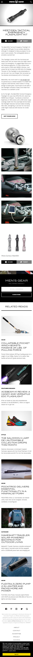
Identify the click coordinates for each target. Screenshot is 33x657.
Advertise (16, 634)
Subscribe (16, 295)
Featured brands (8, 388)
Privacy (16, 637)
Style (3, 434)
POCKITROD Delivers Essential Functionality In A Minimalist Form (15, 490)
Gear (3, 339)
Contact (16, 631)
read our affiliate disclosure (14, 621)
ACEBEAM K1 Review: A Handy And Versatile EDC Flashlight (15, 394)
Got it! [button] (16, 654)
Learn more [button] (12, 650)
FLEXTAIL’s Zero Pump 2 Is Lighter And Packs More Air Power (15, 587)
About (16, 628)
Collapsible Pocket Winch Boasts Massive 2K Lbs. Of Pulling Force (15, 347)
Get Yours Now (9, 116)
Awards (16, 640)
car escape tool (25, 80)
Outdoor (4, 532)
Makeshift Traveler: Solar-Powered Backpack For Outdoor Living (15, 539)
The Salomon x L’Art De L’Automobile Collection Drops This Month (15, 442)
